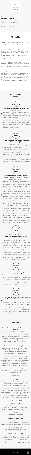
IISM (19, 146)
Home (14, 2)
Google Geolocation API (14, 442)
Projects (15, 9)
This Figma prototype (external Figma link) (13, 382)
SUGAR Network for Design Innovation (16, 177)
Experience (15, 7)
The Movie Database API (24, 442)
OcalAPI (26, 306)
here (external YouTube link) (21, 340)
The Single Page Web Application (10, 436)
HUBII (8, 149)
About (14, 4)
